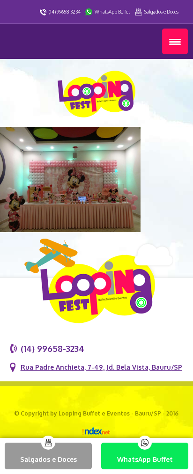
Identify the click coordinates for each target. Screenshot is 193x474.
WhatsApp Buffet (112, 12)
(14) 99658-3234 (65, 12)
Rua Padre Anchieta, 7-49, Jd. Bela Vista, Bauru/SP (101, 367)
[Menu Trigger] (175, 41)
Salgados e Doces (161, 12)
